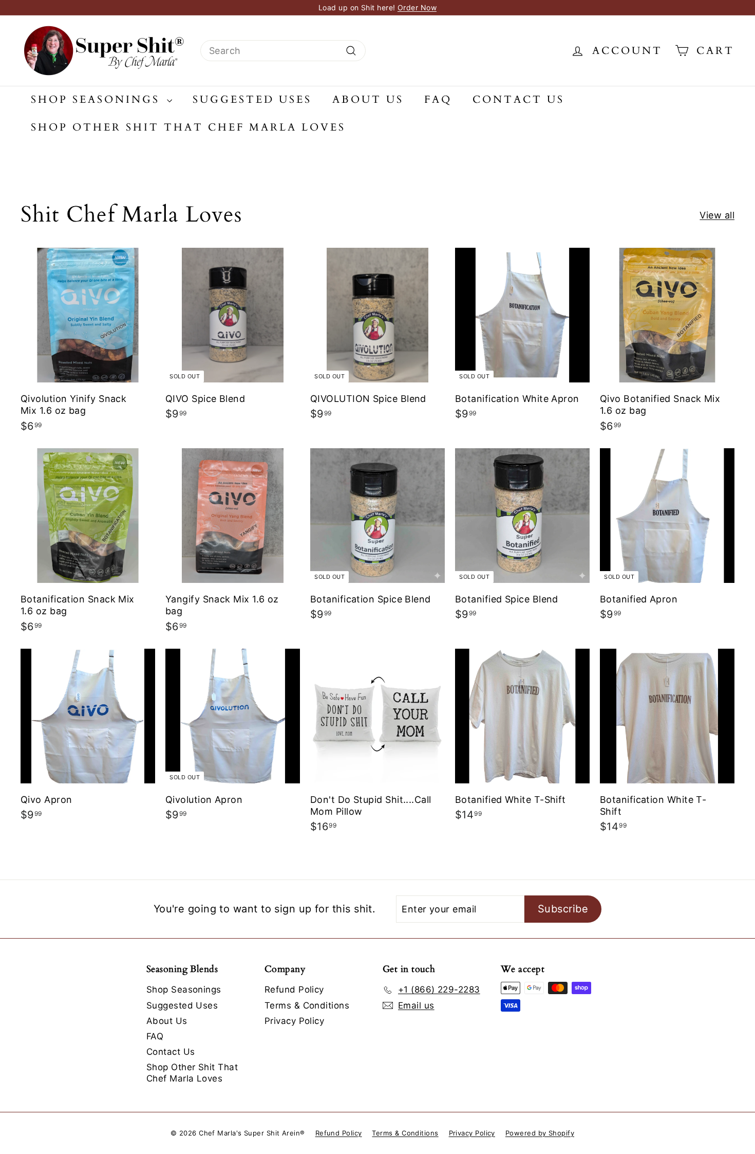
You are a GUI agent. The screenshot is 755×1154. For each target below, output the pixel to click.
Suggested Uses (252, 99)
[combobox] (283, 50)
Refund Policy (294, 989)
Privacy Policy (294, 1021)
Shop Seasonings (97, 99)
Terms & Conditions (307, 1005)
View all (717, 215)
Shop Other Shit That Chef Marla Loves (188, 127)
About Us (368, 99)
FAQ (438, 99)
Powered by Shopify (539, 1133)
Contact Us (518, 99)
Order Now (417, 7)
